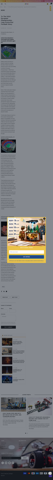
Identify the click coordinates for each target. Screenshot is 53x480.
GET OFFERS (26, 256)
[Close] (44, 218)
